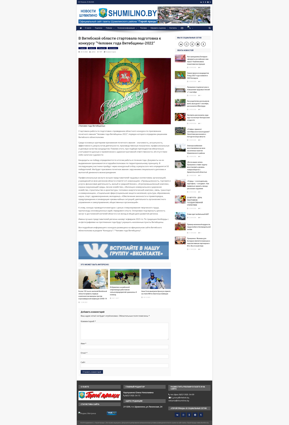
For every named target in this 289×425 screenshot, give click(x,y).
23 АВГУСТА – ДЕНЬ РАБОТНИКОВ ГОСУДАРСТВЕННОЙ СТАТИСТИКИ (195, 201)
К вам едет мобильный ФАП (198, 214)
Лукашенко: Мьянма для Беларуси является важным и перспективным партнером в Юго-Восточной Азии (198, 242)
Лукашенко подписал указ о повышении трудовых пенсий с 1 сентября (198, 89)
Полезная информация (126, 28)
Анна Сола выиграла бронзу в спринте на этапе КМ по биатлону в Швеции (155, 292)
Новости (92, 48)
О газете (88, 28)
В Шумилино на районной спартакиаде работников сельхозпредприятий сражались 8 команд (123, 291)
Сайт (83, 362)
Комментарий (88, 321)
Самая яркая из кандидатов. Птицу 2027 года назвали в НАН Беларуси (198, 75)
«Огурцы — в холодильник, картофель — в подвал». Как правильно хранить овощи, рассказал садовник (198, 184)
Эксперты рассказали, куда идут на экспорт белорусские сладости (198, 117)
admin (93, 52)
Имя (83, 343)
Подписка (98, 28)
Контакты (173, 28)
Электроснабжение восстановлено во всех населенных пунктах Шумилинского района (196, 149)
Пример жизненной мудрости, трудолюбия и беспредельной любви (199, 227)
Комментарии (111, 52)
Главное (82, 48)
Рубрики (109, 28)
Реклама (143, 28)
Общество (101, 48)
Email (84, 353)
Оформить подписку (158, 28)
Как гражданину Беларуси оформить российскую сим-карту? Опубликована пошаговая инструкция (198, 60)
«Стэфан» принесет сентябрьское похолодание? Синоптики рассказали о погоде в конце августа (198, 133)
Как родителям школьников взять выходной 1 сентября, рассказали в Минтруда (198, 103)
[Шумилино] (99, 395)
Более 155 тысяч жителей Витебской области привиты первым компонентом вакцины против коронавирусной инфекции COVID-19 (92, 295)
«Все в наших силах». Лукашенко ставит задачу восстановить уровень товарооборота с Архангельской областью (197, 167)
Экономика (113, 48)
